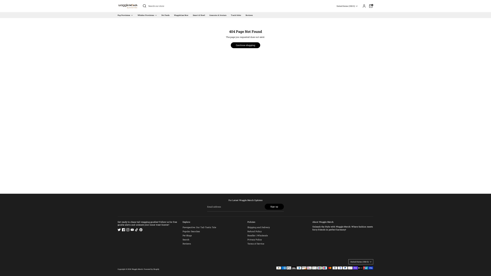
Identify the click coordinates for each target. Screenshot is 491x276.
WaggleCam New (181, 15)
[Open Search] (144, 5)
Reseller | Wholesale (257, 235)
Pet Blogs (187, 235)
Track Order (236, 15)
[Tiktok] (136, 229)
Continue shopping (245, 45)
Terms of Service (255, 243)
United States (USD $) (346, 6)
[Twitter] (119, 229)
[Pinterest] (140, 229)
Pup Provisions (124, 15)
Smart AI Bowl (199, 15)
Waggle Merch (137, 269)
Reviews (249, 15)
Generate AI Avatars (218, 15)
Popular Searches (191, 231)
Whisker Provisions (146, 15)
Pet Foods (165, 15)
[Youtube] (132, 229)
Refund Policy (254, 231)
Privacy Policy (254, 239)
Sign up (274, 206)
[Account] (364, 6)
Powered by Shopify (151, 269)
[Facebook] (123, 229)
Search (186, 239)
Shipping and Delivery (258, 227)
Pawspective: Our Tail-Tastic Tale (199, 227)
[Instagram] (127, 229)
